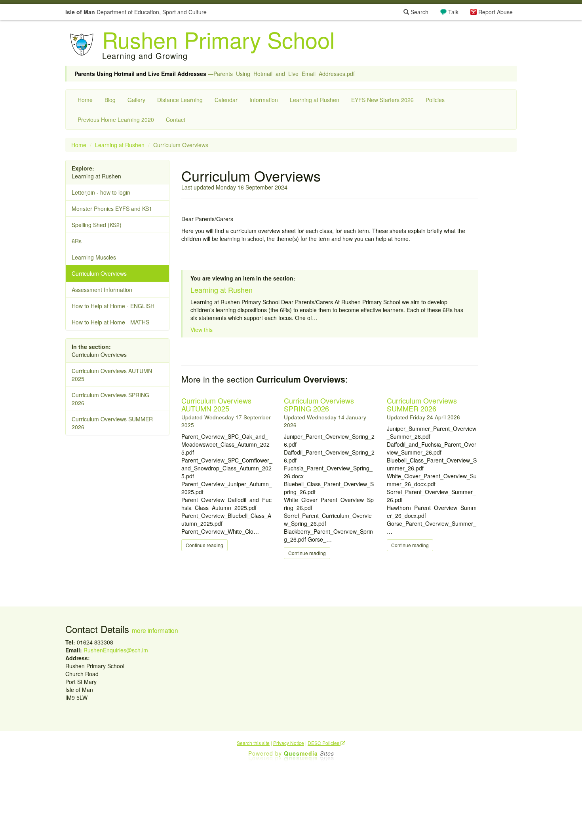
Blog (110, 100)
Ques (309, 753)
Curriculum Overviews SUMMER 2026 (422, 404)
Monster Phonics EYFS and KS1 (112, 208)
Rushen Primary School (218, 39)
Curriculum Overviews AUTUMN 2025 (216, 404)
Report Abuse (495, 12)
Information (263, 100)
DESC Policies (324, 742)
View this (201, 330)
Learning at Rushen (314, 100)
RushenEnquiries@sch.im (116, 650)
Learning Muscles (94, 257)
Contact (175, 119)
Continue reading (204, 545)
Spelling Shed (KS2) (97, 225)
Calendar (226, 100)
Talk (453, 12)
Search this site (253, 742)
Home (85, 100)
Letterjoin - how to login (101, 192)
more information (155, 630)
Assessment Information (102, 290)
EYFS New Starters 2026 (382, 100)
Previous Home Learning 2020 (116, 119)
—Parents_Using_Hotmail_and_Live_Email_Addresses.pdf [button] (214, 74)
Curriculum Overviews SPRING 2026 (319, 404)
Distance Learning (180, 100)
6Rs (77, 241)
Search (418, 12)
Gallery (136, 100)
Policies (435, 100)
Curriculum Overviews (99, 273)
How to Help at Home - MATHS (110, 322)
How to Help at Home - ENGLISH (113, 306)
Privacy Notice (288, 742)
